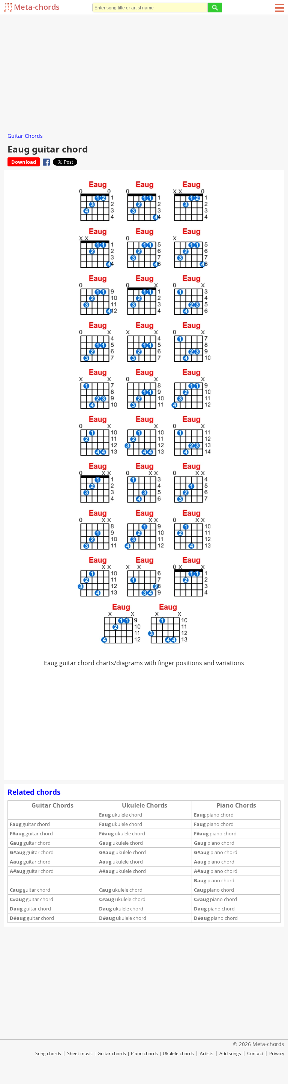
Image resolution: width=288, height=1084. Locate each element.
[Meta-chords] (9, 7)
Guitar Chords (25, 135)
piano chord (214, 814)
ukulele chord (120, 814)
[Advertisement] (144, 71)
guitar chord (30, 824)
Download (23, 162)
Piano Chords (236, 805)
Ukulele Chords (144, 805)
